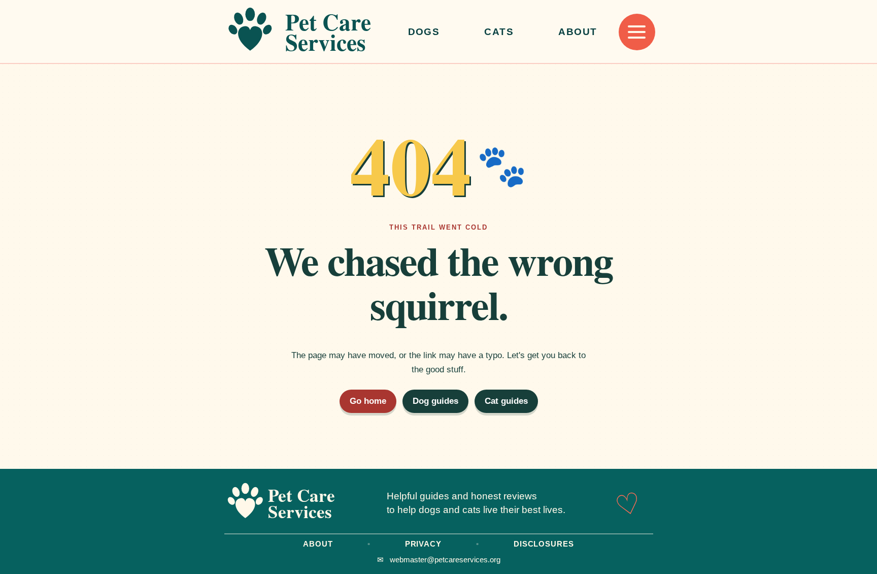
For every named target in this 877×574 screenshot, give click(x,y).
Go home (368, 401)
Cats (499, 31)
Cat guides (506, 401)
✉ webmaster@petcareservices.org (438, 559)
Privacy (423, 543)
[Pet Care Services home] (305, 32)
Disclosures (544, 543)
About (577, 31)
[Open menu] (637, 32)
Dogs (424, 31)
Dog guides (435, 401)
